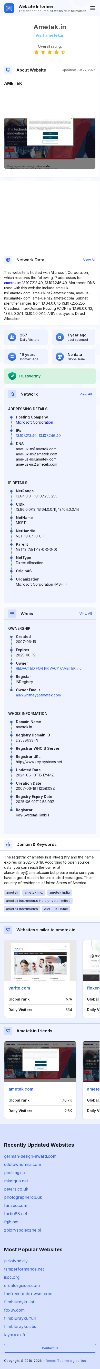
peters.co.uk (16, 1189)
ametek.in (12, 283)
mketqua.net (16, 1180)
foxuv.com (14, 1310)
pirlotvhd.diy (16, 1260)
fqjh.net (11, 1221)
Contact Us (50, 1348)
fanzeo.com (15, 1205)
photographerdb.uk (23, 1197)
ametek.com (20, 1089)
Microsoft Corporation (34, 422)
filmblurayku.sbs (20, 1326)
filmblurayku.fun (20, 1318)
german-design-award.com (30, 1156)
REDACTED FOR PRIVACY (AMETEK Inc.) (50, 668)
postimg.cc (14, 1172)
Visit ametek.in (49, 35)
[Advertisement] (49, 102)
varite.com (19, 988)
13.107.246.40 (50, 435)
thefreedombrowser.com (28, 1293)
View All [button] (89, 260)
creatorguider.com (22, 1285)
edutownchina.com (22, 1164)
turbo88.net (15, 1213)
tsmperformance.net (24, 1269)
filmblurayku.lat (19, 1301)
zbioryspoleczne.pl (22, 1230)
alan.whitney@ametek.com (38, 695)
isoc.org (11, 1277)
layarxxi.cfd (15, 1334)
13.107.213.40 (26, 435)
